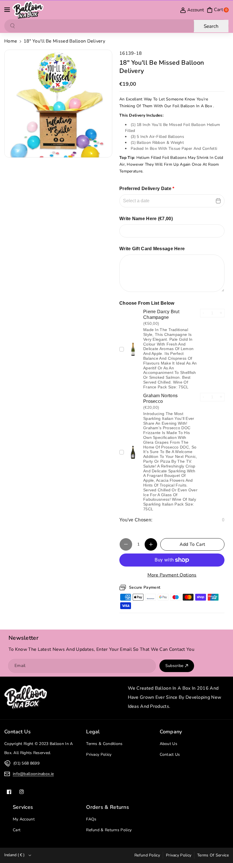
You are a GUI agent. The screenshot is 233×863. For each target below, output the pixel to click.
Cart (16, 830)
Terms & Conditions (104, 743)
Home (10, 41)
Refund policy (147, 855)
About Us (168, 743)
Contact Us (170, 754)
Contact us (17, 731)
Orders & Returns (107, 807)
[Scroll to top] (220, 845)
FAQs (91, 819)
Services (23, 807)
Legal (93, 731)
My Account (24, 819)
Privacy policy (178, 855)
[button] (7, 10)
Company (171, 731)
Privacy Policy (98, 754)
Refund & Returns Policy (109, 830)
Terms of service (213, 855)
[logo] (25, 697)
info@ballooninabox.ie (33, 773)
